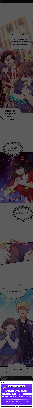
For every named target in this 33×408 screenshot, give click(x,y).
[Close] (31, 382)
